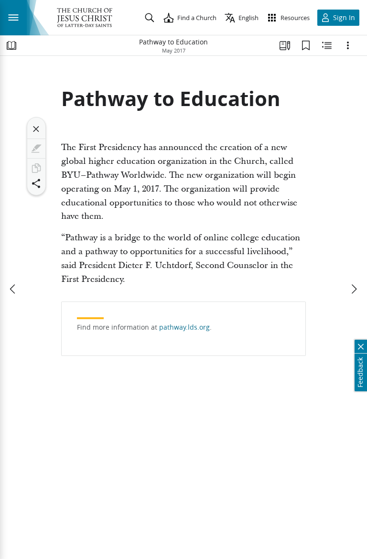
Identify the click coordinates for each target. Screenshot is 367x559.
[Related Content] (326, 45)
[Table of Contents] (11, 45)
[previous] (13, 289)
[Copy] (36, 168)
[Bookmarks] (305, 45)
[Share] (36, 183)
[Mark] (36, 148)
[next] (353, 289)
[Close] (36, 129)
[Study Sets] (284, 45)
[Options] (347, 45)
